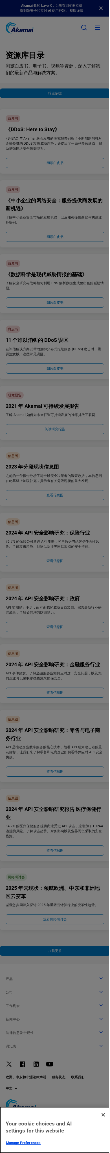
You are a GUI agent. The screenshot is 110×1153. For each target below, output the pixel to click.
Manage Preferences (23, 1143)
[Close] (103, 1115)
